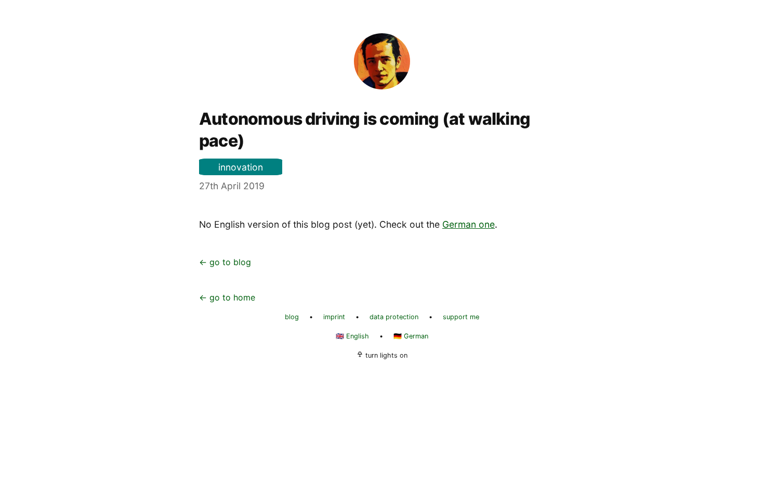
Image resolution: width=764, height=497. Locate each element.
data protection (394, 317)
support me (461, 317)
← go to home (227, 297)
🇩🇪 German (410, 336)
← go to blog (225, 262)
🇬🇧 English (352, 336)
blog (292, 317)
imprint (334, 317)
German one (468, 224)
